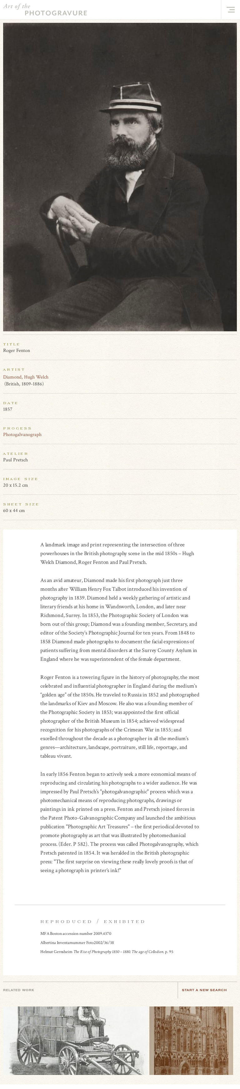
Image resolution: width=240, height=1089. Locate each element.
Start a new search (204, 990)
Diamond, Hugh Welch (25, 377)
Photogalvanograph (22, 434)
